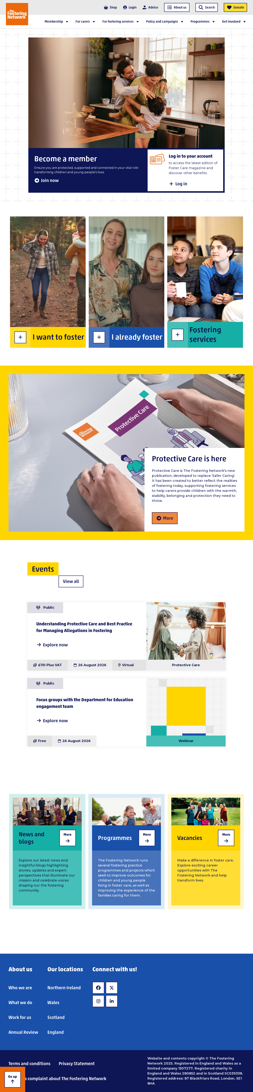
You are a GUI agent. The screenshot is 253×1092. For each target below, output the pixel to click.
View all (71, 581)
